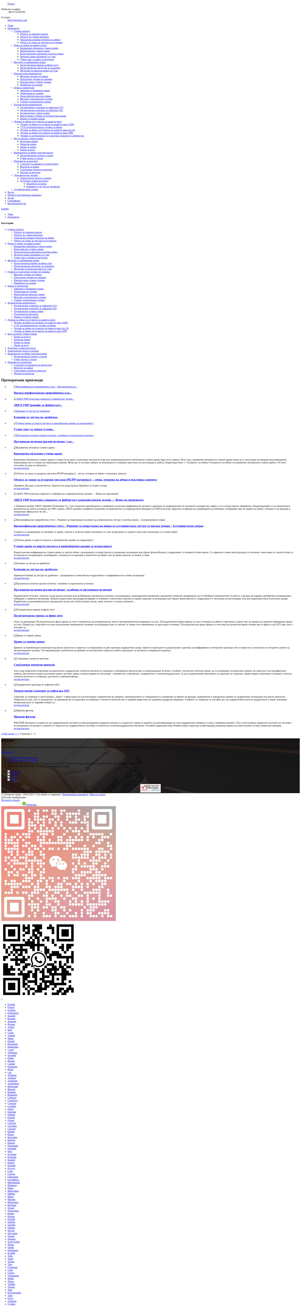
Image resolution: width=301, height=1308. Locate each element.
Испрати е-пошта (10, 800)
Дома (10, 25)
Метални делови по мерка (34, 76)
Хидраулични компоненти (28, 104)
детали (25, 468)
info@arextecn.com (17, 20)
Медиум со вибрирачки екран (30, 62)
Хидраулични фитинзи (26, 314)
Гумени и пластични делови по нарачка (29, 271)
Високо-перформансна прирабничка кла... (43, 392)
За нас (11, 198)
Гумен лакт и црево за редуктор (37, 59)
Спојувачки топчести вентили (36, 169)
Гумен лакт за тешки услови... (34, 429)
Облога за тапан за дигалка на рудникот (41, 42)
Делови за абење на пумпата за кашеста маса (38, 121)
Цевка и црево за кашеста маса (30, 45)
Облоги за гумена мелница (34, 36)
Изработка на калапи (31, 85)
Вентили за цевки (29, 166)
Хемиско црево (28, 144)
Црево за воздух (22, 336)
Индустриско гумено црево (28, 138)
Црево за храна (28, 147)
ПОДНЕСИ (7, 752)
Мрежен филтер (24, 716)
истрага (18, 468)
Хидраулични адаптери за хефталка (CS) (41, 107)
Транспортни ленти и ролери (35, 178)
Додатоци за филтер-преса (34, 181)
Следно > (11, 733)
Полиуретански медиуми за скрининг (40, 68)
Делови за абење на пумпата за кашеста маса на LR (47, 130)
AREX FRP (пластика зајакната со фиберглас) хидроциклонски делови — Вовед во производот (79, 500)
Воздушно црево (29, 141)
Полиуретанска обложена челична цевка (42, 53)
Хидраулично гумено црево (35, 113)
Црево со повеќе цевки (32, 118)
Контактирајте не (17, 203)
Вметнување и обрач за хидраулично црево (43, 116)
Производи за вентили (26, 161)
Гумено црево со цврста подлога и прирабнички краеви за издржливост (63, 546)
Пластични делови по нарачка (36, 79)
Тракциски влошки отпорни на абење (40, 39)
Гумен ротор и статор (31, 158)
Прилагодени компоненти (28, 73)
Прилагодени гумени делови (35, 82)
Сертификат (14, 200)
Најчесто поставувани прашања (24, 195)
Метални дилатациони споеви (36, 99)
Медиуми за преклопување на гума (39, 70)
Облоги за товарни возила (34, 34)
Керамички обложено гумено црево (39, 48)
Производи (13, 28)
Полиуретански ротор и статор (36, 155)
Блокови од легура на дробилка (43, 186)
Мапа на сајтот (98, 794)
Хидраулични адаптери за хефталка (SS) (41, 110)
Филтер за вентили (30, 172)
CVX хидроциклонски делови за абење (41, 127)
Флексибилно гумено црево (35, 51)
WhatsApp (31, 804)
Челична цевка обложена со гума (37, 56)
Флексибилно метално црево (35, 96)
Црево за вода (27, 149)
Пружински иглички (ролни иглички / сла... (44, 441)
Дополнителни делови (26, 175)
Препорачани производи (75, 794)
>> (17, 733)
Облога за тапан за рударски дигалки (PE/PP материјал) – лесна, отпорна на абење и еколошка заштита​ (85, 479)
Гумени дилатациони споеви (35, 101)
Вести (11, 192)
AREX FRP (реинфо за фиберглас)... (38, 405)
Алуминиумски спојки (26, 189)
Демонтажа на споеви (31, 93)
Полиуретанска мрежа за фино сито (39, 65)
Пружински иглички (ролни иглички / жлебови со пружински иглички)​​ (63, 589)
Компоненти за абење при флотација (33, 152)
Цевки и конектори (24, 87)
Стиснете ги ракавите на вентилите (39, 164)
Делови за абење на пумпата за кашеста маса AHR (47, 124)
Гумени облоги (22, 31)
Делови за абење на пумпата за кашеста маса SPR (46, 133)
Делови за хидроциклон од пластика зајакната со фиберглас (52, 135)
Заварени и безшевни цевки (35, 90)
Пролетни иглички (36, 183)
